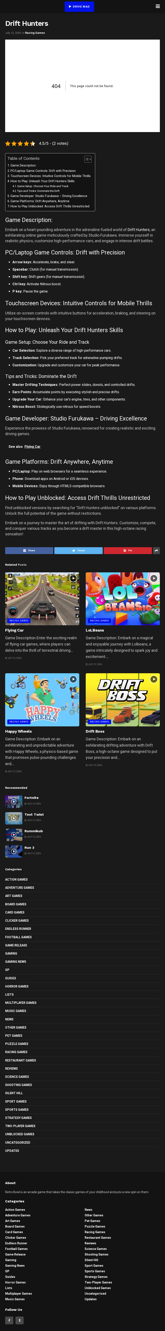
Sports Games (17, 1109)
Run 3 (29, 848)
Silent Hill (14, 1093)
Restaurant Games (20, 1060)
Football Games (18, 937)
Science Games (17, 1076)
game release (16, 945)
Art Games (13, 896)
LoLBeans (95, 630)
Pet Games (13, 1035)
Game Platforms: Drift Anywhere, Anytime (40, 201)
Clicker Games (17, 920)
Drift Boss (95, 731)
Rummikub (33, 831)
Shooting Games (18, 1085)
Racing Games (35, 32)
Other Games (15, 1027)
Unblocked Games (19, 1134)
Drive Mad (81, 6)
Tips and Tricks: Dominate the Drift (38, 191)
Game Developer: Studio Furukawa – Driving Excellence (49, 196)
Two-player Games (20, 1126)
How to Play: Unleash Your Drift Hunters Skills (43, 181)
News (9, 1019)
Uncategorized (17, 1142)
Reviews (11, 1068)
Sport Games (16, 1101)
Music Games (15, 1011)
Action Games (16, 879)
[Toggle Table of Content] (86, 159)
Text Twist (34, 814)
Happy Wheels (18, 731)
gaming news (15, 961)
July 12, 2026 (13, 32)
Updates (12, 1150)
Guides (10, 978)
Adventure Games (19, 887)
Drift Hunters (139, 229)
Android (59, 479)
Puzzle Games (16, 1044)
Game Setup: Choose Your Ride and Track (43, 186)
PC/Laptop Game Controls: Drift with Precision (43, 171)
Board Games (15, 904)
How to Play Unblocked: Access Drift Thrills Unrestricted (50, 206)
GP (7, 970)
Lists (9, 994)
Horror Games (17, 986)
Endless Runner (18, 928)
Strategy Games (18, 1118)
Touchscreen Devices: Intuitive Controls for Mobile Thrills (51, 176)
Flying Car (14, 630)
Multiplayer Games (21, 1002)
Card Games (14, 912)
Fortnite (31, 798)
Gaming (11, 953)
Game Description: (23, 165)
